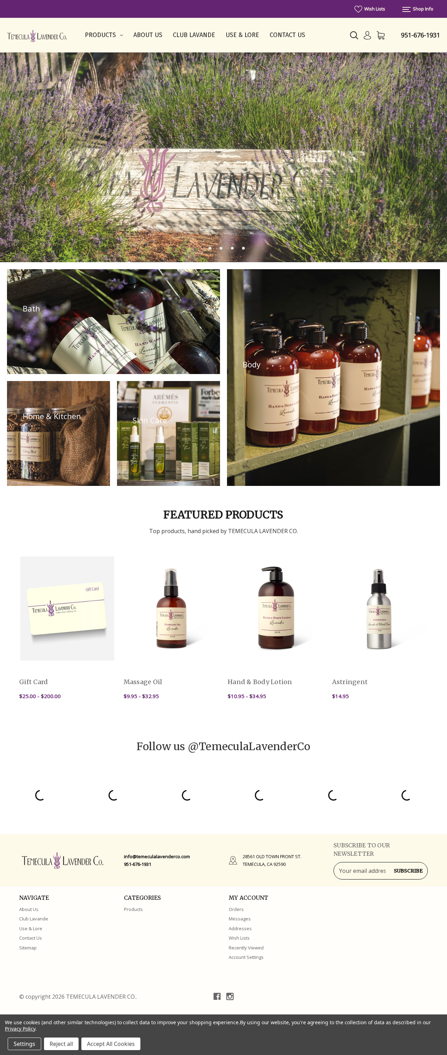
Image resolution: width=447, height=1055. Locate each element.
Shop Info (422, 9)
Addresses (240, 928)
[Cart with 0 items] (381, 35)
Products (100, 35)
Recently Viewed (246, 948)
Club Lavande (194, 35)
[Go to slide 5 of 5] (243, 248)
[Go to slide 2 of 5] (209, 248)
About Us (147, 35)
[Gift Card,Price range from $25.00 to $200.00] (67, 608)
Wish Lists (374, 9)
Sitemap (28, 948)
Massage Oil (143, 682)
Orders (236, 909)
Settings (24, 1044)
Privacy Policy (20, 1028)
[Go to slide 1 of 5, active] (198, 248)
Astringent (350, 682)
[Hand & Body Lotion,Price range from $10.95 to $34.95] (276, 608)
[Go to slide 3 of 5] (221, 248)
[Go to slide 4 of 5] (232, 248)
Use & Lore (242, 35)
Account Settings (246, 957)
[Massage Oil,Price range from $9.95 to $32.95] (172, 608)
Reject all (61, 1044)
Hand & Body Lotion (260, 682)
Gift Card (33, 682)
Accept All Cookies (111, 1044)
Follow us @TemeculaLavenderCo (223, 746)
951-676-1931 (420, 35)
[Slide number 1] (223, 157)
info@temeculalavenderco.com (157, 856)
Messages (240, 919)
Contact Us (287, 35)
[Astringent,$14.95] (380, 608)
